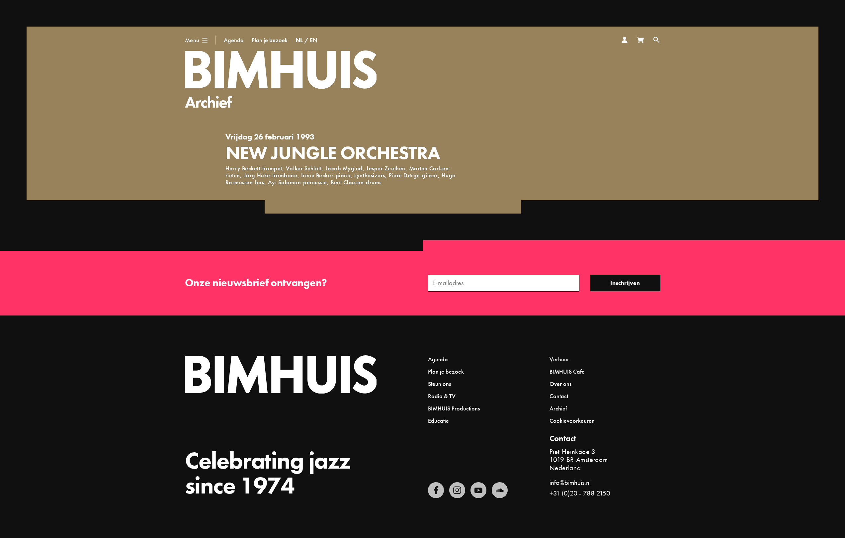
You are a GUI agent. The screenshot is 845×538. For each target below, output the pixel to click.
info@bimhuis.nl (570, 482)
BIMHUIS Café (567, 371)
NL (299, 40)
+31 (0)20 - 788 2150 (579, 493)
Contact (558, 396)
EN (313, 40)
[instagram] (457, 490)
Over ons (560, 384)
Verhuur (559, 359)
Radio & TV (442, 396)
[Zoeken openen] (656, 40)
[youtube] (478, 490)
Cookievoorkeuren (572, 421)
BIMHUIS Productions (454, 408)
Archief (208, 102)
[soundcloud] (500, 490)
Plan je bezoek (270, 40)
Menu (192, 40)
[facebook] (436, 490)
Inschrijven (625, 283)
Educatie (438, 420)
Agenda (234, 40)
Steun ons (439, 384)
